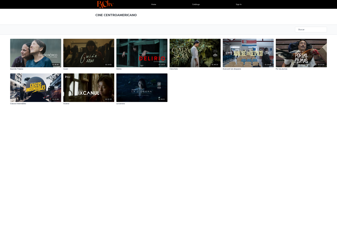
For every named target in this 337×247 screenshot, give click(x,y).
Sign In (239, 4)
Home (153, 4)
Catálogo (196, 4)
